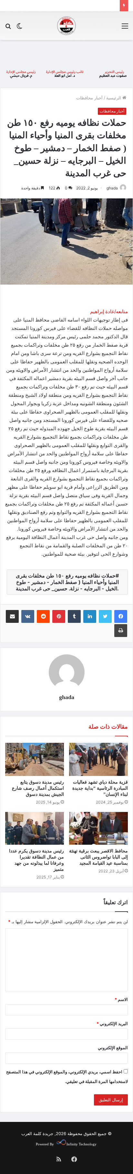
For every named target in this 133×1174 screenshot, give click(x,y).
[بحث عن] (8, 28)
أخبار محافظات (89, 97)
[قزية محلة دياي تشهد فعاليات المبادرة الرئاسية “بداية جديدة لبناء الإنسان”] (98, 759)
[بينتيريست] (58, 616)
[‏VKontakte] (27, 616)
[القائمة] (125, 28)
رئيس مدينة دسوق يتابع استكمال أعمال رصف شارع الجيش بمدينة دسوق (38, 788)
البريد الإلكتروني (112, 1023)
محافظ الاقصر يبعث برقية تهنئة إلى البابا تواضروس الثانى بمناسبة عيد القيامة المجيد (98, 857)
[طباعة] (120, 630)
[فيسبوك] (120, 616)
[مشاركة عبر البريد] (12, 616)
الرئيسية (114, 97)
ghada (112, 188)
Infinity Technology (81, 1144)
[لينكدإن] (89, 616)
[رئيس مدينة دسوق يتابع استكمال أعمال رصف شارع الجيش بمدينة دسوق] (34, 759)
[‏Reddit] (43, 616)
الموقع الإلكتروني (113, 1047)
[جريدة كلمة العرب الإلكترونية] (66, 25)
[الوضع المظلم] (19, 28)
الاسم (121, 999)
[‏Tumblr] (74, 616)
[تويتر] (105, 616)
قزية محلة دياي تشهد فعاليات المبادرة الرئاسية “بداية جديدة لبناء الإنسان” (100, 788)
